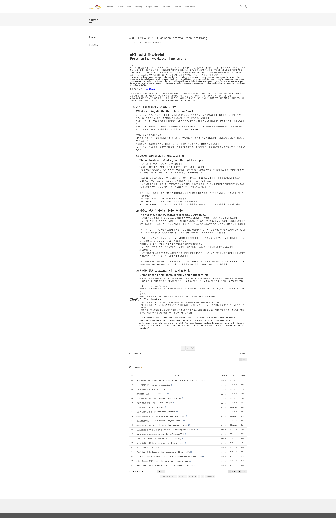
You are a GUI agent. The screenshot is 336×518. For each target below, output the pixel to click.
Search (161, 471)
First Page (166, 476)
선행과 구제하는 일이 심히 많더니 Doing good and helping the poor (161, 416)
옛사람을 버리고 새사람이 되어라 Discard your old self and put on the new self (164, 465)
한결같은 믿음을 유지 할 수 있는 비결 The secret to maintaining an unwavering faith (166, 430)
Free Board (190, 6)
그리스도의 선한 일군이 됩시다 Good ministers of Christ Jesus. (158, 398)
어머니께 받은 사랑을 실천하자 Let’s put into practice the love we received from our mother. (169, 380)
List (244, 360)
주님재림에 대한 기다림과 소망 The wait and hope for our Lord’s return (162, 425)
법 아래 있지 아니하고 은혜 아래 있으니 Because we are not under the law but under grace (169, 456)
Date (234, 375)
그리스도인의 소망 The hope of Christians (151, 394)
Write (234, 471)
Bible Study (94, 45)
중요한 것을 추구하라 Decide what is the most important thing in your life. (163, 452)
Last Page (209, 476)
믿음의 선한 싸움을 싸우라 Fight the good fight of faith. (156, 412)
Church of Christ (124, 6)
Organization (152, 6)
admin (133, 42)
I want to (242, 354)
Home (110, 6)
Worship (138, 6)
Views (243, 375)
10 (202, 476)
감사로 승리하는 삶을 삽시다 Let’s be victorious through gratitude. (160, 443)
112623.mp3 (150, 89)
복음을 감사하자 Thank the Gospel (148, 447)
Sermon (177, 6)
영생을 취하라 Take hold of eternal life (150, 407)
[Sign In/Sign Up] (245, 6)
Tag (243, 471)
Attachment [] (135, 353)
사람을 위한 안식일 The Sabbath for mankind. (152, 389)
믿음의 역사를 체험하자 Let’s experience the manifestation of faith (160, 434)
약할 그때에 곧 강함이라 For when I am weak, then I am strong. (168, 38)
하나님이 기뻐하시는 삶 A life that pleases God (153, 385)
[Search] (240, 6)
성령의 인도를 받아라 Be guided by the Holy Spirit (154, 403)
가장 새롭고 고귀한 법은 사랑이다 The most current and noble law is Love (163, 461)
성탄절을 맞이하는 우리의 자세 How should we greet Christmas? (159, 421)
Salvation (166, 6)
